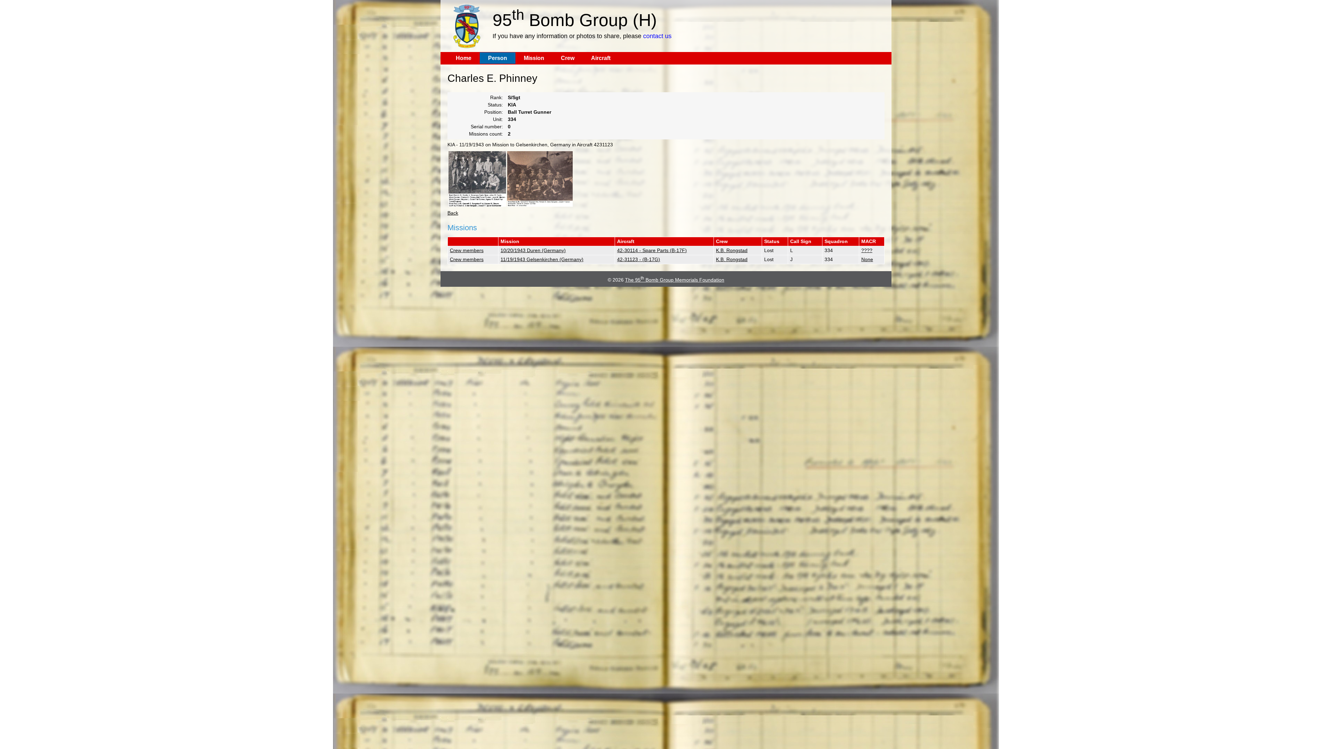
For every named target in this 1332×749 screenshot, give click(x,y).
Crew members (467, 250)
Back (452, 213)
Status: (495, 104)
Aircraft (600, 58)
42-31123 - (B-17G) (638, 259)
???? (866, 250)
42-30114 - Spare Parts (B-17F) (652, 250)
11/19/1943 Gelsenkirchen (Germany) (542, 259)
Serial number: (487, 126)
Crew (567, 58)
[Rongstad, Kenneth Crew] (477, 179)
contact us (657, 36)
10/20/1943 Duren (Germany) (533, 250)
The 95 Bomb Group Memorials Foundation (674, 280)
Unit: (498, 119)
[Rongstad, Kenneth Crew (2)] (540, 179)
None (867, 259)
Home (463, 58)
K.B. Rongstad (732, 250)
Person (497, 58)
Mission (534, 58)
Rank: (496, 97)
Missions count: (486, 134)
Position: (493, 112)
